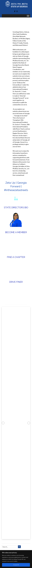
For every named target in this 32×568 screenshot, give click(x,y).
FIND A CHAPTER (16, 257)
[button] (3, 423)
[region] (16, 559)
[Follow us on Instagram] (17, 11)
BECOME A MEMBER (16, 232)
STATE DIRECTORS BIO (16, 207)
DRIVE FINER (16, 282)
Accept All (16, 564)
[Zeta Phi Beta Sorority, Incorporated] (16, 4)
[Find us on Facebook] (14, 11)
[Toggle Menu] (28, 16)
